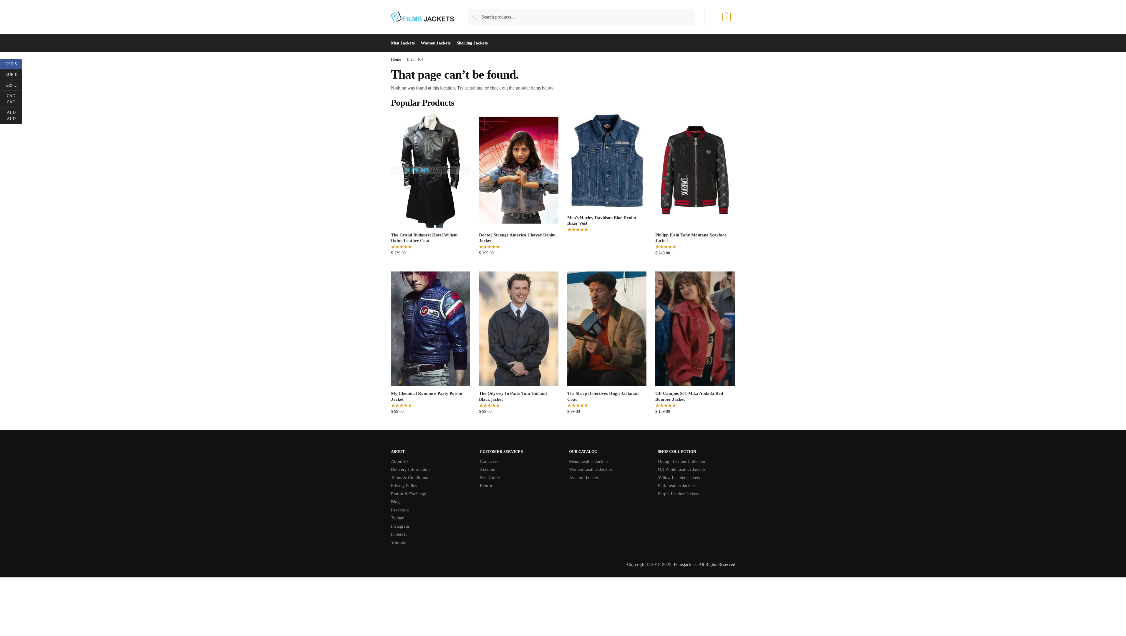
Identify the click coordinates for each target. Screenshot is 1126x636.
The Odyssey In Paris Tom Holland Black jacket (513, 396)
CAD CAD (14, 99)
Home (396, 59)
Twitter (397, 518)
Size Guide (490, 477)
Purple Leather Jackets (678, 493)
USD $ (13, 63)
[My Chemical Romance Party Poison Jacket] (430, 328)
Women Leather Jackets (591, 469)
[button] (719, 17)
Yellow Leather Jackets (679, 477)
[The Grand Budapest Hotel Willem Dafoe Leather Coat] (430, 170)
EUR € (13, 74)
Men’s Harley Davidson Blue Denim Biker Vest (601, 220)
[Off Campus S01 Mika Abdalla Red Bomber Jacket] (695, 328)
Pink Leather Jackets (677, 485)
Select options (430, 265)
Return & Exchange (409, 493)
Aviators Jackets (584, 477)
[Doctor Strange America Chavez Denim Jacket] (518, 170)
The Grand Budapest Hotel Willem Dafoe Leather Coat (424, 238)
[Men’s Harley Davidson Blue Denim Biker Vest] (607, 161)
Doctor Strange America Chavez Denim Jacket (517, 238)
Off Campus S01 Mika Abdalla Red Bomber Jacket (689, 396)
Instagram (400, 526)
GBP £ (14, 84)
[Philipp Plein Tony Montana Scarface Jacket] (695, 170)
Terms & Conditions (409, 477)
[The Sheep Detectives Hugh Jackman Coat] (607, 328)
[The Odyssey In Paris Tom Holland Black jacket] (518, 328)
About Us (400, 461)
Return (486, 485)
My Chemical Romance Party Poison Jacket (426, 396)
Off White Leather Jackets (682, 469)
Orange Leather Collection (682, 461)
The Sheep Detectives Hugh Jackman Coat (603, 396)
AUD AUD (14, 115)
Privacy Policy (404, 485)
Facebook (400, 510)
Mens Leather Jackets (588, 461)
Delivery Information (410, 469)
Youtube (398, 542)
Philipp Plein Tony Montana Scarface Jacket (691, 238)
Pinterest (399, 534)
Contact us (489, 461)
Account (487, 469)
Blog (395, 501)
